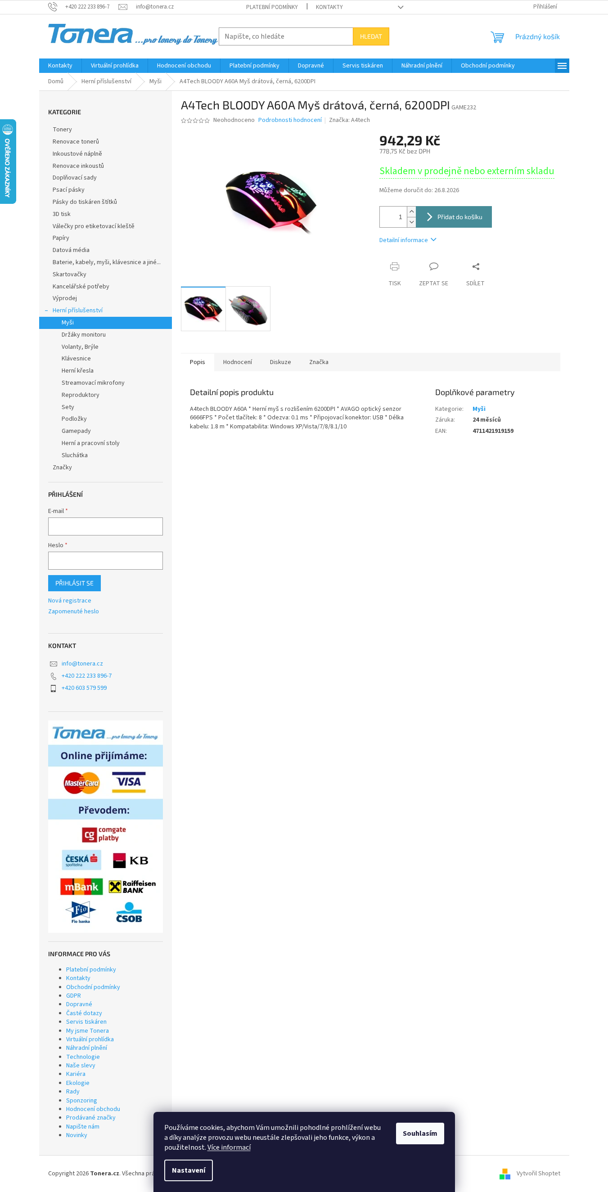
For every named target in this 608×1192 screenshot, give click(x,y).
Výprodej (65, 298)
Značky (62, 467)
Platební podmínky (272, 7)
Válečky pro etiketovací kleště (94, 226)
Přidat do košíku (459, 216)
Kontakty (329, 7)
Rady (73, 1091)
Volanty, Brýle (80, 346)
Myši (68, 322)
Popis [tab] (197, 362)
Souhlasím (420, 1133)
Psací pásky (69, 189)
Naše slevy (80, 1065)
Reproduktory (80, 395)
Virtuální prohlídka (90, 1039)
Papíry (61, 238)
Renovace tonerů (76, 141)
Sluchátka (75, 455)
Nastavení (188, 1170)
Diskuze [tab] (280, 362)
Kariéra (76, 1074)
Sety (68, 407)
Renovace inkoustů (78, 166)
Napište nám (82, 1126)
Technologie (83, 1057)
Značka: (349, 120)
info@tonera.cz (82, 663)
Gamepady (76, 431)
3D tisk (62, 214)
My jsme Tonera (87, 1030)
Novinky (76, 1135)
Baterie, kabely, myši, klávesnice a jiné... (107, 262)
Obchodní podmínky (93, 987)
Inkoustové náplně (77, 153)
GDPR (73, 995)
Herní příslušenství (78, 310)
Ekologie (78, 1083)
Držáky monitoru (84, 334)
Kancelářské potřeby (81, 286)
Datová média (71, 250)
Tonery (62, 129)
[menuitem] (60, 65)
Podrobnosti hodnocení (290, 120)
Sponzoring (81, 1100)
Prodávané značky (91, 1117)
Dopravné (79, 1004)
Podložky (74, 418)
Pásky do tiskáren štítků (85, 202)
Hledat (371, 36)
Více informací (229, 1147)
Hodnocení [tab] (237, 362)
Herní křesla (78, 370)
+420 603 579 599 (84, 688)
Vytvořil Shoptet (538, 1173)
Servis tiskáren (86, 1021)
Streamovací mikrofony (93, 382)
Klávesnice (76, 358)
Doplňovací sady (75, 177)
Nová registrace (69, 601)
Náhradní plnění (86, 1048)
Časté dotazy (84, 1013)
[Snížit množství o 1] (411, 222)
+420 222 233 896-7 (87, 675)
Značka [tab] (319, 362)
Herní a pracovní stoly (91, 443)
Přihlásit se (74, 583)
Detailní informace (403, 240)
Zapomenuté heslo (73, 611)
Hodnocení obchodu (93, 1109)
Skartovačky (69, 274)
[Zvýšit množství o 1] (411, 212)
